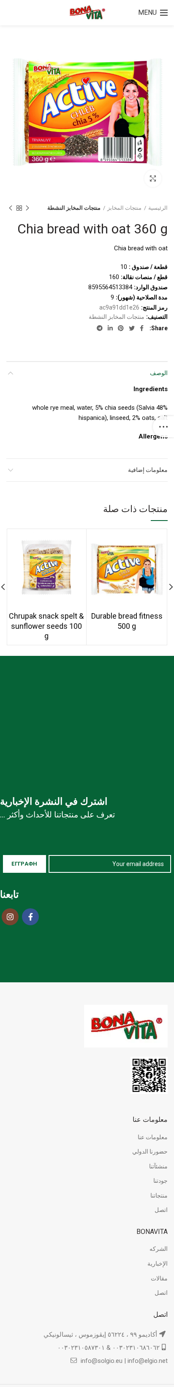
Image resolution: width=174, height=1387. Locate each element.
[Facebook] (141, 328)
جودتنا (160, 1180)
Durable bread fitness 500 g (127, 620)
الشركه (159, 1248)
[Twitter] (131, 328)
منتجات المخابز (124, 208)
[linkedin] (110, 328)
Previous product (27, 208)
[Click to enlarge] (152, 178)
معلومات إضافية (148, 469)
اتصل (161, 1209)
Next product (10, 208)
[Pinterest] (120, 328)
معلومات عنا (153, 1137)
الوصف (159, 373)
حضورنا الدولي (150, 1151)
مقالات (159, 1278)
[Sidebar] (163, 426)
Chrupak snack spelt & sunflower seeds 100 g (46, 625)
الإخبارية (157, 1263)
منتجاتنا (159, 1195)
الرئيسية (158, 208)
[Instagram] (10, 916)
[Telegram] (99, 328)
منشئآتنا (158, 1166)
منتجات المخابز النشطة (74, 208)
